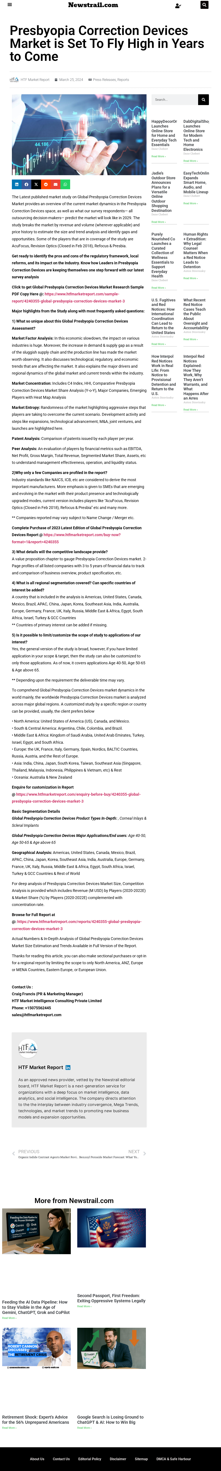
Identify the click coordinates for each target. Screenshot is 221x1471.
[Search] (203, 99)
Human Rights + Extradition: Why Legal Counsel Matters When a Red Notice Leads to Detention (195, 250)
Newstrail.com (93, 5)
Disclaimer (118, 1459)
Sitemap (141, 1459)
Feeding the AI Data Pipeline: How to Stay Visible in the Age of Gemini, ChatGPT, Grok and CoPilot (36, 1307)
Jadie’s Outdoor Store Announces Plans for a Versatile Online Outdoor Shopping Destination (163, 192)
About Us (37, 1459)
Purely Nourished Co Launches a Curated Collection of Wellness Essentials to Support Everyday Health (163, 255)
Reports (123, 80)
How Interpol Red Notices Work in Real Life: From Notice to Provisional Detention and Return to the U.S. (164, 375)
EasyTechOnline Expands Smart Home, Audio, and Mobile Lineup (197, 182)
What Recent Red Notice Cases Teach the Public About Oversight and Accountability (195, 314)
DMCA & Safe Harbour (173, 1459)
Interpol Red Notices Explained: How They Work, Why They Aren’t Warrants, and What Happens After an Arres (195, 377)
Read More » (159, 156)
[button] (9, 4)
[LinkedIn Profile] (68, 1067)
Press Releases (104, 80)
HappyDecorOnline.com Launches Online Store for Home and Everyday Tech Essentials (172, 133)
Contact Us (61, 1459)
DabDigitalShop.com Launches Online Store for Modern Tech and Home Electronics (201, 135)
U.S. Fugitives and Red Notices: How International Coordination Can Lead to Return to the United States (163, 316)
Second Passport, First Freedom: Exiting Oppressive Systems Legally (111, 1298)
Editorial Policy (89, 1459)
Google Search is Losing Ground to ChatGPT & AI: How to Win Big (110, 1419)
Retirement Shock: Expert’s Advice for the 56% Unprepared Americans (35, 1419)
